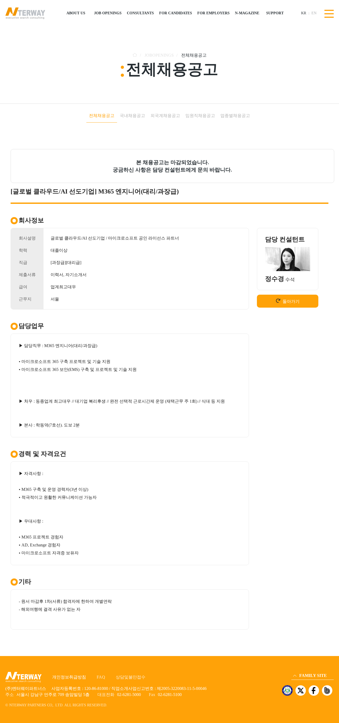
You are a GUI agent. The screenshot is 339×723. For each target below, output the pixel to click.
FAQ (101, 677)
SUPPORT (275, 13)
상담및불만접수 (130, 677)
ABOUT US (75, 13)
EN (313, 13)
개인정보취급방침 (69, 677)
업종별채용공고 (235, 115)
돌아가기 (291, 301)
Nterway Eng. (303, 647)
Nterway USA (303, 655)
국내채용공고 (132, 115)
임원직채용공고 (200, 115)
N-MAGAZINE (247, 13)
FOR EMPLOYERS (213, 13)
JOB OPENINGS (108, 13)
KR (303, 13)
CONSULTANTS (140, 13)
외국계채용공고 (165, 115)
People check (302, 662)
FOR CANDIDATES (175, 13)
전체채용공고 (101, 115)
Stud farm (300, 669)
